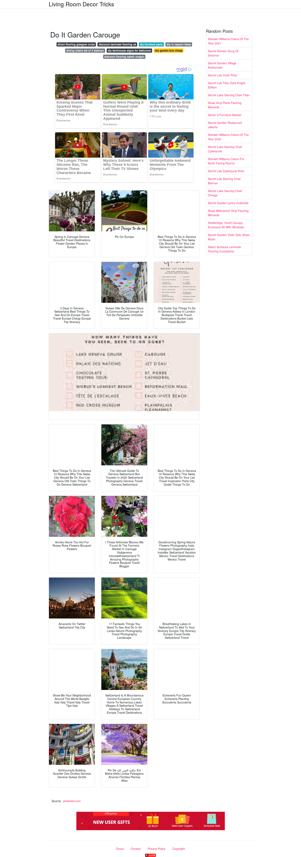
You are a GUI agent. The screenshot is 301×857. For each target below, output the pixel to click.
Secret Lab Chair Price (222, 75)
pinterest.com (72, 801)
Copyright (178, 849)
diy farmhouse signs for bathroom (129, 50)
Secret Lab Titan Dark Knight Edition (226, 85)
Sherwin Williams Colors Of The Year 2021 (228, 41)
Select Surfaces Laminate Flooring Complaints (224, 249)
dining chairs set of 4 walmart (85, 50)
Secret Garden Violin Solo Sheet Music (229, 237)
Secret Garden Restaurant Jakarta (225, 125)
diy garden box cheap (168, 50)
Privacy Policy (156, 849)
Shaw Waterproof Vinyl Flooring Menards (228, 213)
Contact (136, 849)
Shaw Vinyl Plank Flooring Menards (224, 105)
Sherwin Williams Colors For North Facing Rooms (226, 161)
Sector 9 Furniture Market (224, 115)
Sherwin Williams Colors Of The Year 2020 (228, 137)
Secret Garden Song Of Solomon (223, 53)
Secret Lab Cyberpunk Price (226, 171)
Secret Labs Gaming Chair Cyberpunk (225, 149)
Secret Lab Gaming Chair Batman (224, 181)
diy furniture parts (151, 44)
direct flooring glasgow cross (76, 44)
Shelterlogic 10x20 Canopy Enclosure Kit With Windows (226, 225)
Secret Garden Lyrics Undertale (228, 203)
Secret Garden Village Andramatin (222, 65)
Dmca (120, 849)
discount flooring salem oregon (124, 57)
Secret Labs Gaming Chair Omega (225, 193)
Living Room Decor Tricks (81, 3)
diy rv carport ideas (178, 44)
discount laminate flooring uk (117, 44)
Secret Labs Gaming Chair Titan (229, 95)
